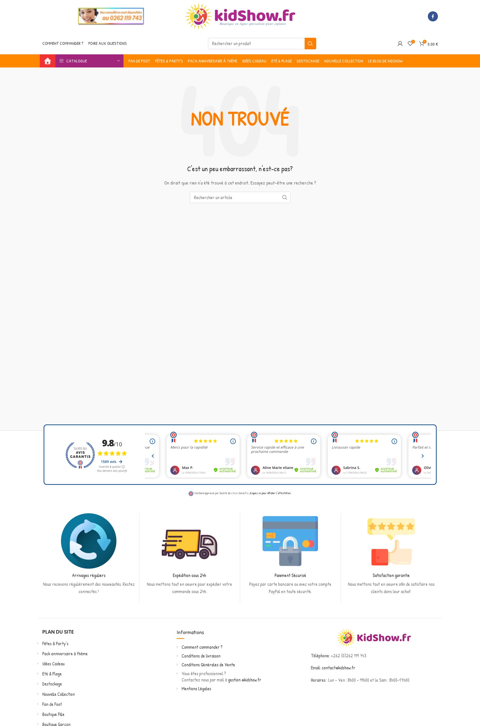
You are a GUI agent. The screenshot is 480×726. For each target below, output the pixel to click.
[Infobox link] (88, 554)
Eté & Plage (52, 674)
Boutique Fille (53, 714)
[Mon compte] (400, 44)
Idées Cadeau (53, 664)
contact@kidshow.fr (338, 668)
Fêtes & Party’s (55, 643)
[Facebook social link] (433, 16)
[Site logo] (240, 16)
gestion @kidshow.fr (244, 680)
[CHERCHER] (310, 43)
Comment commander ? (202, 647)
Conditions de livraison (201, 656)
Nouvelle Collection (58, 694)
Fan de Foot (52, 704)
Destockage (52, 684)
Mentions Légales (196, 688)
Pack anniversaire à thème (65, 653)
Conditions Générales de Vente (208, 665)
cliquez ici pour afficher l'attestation (270, 493)
